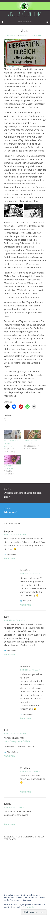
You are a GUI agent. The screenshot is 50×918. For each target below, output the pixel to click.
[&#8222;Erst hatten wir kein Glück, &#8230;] (32, 434)
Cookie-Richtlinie (29, 907)
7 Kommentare (37, 35)
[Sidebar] (2, 22)
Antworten (9, 558)
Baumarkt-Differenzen (9, 467)
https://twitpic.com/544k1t (17, 741)
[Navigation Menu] (47, 22)
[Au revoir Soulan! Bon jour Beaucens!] (12, 434)
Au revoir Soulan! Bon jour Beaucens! (11, 443)
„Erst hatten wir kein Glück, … (30, 441)
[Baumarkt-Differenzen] (12, 459)
